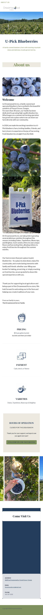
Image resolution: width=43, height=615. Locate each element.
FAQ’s (13, 2)
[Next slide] (41, 478)
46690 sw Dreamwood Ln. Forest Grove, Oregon (18, 580)
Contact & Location (26, 2)
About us (5, 2)
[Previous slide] (1, 478)
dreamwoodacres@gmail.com (13, 587)
